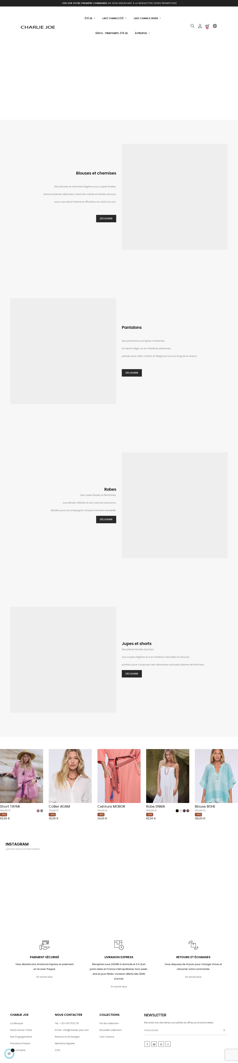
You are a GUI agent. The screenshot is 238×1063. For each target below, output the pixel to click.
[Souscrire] (224, 1030)
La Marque (16, 1023)
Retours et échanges (67, 1037)
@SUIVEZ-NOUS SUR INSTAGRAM (22, 849)
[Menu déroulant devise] (214, 26)
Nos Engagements (21, 1037)
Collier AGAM (59, 806)
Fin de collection (109, 1023)
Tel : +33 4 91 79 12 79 (67, 1023)
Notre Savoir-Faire (21, 1030)
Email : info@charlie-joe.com (72, 1030)
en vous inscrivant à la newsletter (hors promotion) (119, 3)
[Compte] (200, 26)
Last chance (106, 1037)
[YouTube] (154, 1044)
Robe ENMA (155, 806)
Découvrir (106, 218)
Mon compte (17, 1050)
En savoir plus (44, 977)
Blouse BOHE (205, 806)
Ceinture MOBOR (111, 806)
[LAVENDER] (184, 810)
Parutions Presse (20, 1043)
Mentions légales (65, 1043)
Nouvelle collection (110, 1030)
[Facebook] (147, 1044)
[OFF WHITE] (180, 810)
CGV (57, 1050)
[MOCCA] (187, 810)
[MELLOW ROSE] (38, 810)
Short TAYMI (10, 806)
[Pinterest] (161, 1044)
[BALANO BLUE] (41, 810)
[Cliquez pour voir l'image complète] (24, 872)
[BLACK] (177, 810)
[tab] (3, 743)
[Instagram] (167, 1044)
